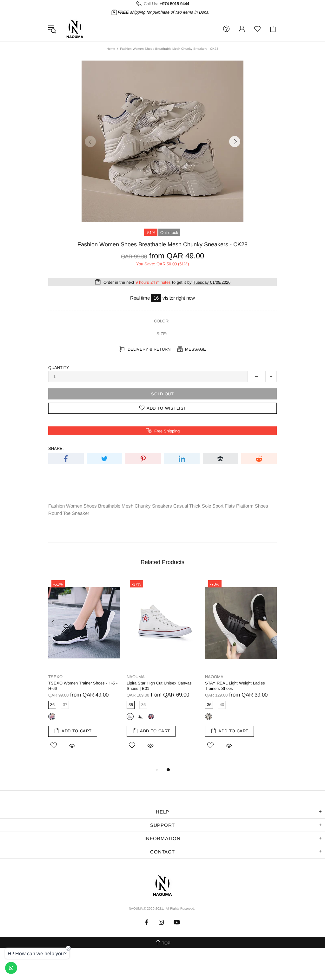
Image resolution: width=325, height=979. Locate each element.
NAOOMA (214, 676)
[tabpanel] (84, 671)
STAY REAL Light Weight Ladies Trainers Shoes (235, 686)
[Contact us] (11, 968)
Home (111, 48)
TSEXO (55, 676)
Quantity (58, 367)
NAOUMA (75, 29)
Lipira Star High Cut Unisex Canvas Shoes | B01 (159, 686)
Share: (56, 448)
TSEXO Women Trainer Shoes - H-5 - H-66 (82, 686)
